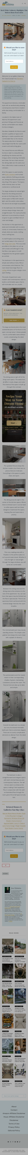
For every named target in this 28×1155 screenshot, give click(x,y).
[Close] (23, 569)
